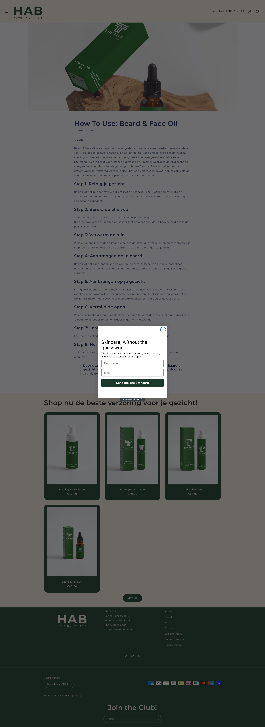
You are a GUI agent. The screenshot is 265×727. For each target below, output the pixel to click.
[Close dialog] (163, 329)
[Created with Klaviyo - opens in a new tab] (132, 399)
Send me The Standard (132, 383)
